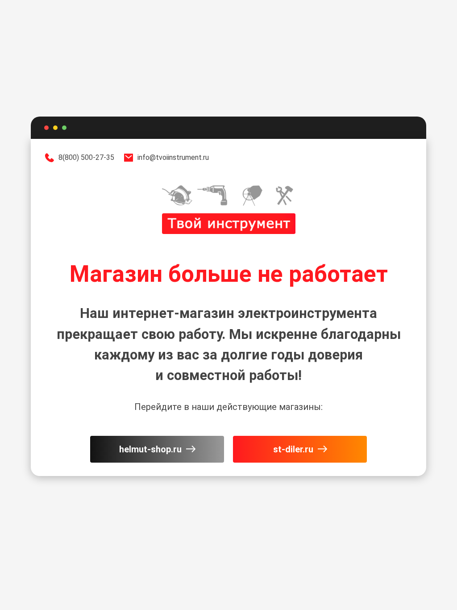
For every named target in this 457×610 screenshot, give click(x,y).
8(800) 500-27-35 (86, 157)
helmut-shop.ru (150, 449)
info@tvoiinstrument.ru (173, 157)
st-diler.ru (293, 449)
